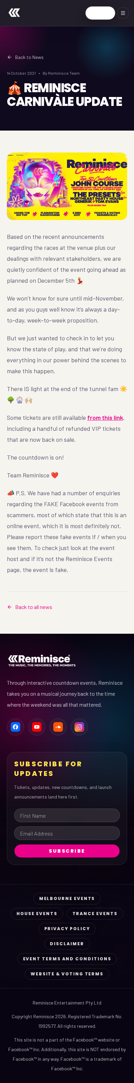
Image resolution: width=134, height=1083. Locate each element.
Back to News (29, 57)
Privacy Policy (67, 929)
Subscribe (67, 851)
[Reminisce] (14, 13)
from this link (105, 417)
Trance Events (95, 913)
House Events (36, 913)
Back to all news (33, 607)
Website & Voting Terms (67, 974)
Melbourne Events (67, 898)
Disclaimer (67, 944)
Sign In (100, 13)
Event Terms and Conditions (67, 959)
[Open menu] (123, 13)
